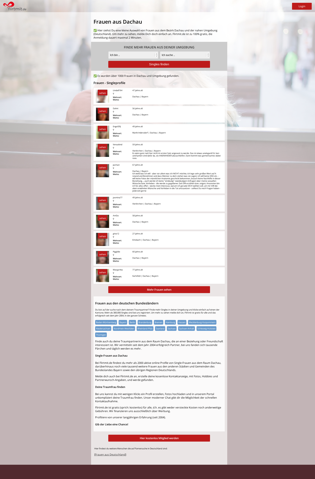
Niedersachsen (103, 328)
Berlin (132, 322)
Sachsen (172, 328)
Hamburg (170, 322)
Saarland (160, 328)
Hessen (182, 322)
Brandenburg (144, 322)
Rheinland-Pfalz (145, 328)
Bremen (158, 322)
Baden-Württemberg (106, 322)
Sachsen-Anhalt (186, 328)
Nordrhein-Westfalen (124, 328)
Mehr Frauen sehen (159, 289)
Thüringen (101, 334)
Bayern (122, 322)
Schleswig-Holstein (206, 328)
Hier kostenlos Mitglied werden (159, 438)
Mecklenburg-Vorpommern (202, 322)
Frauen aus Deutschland (110, 454)
